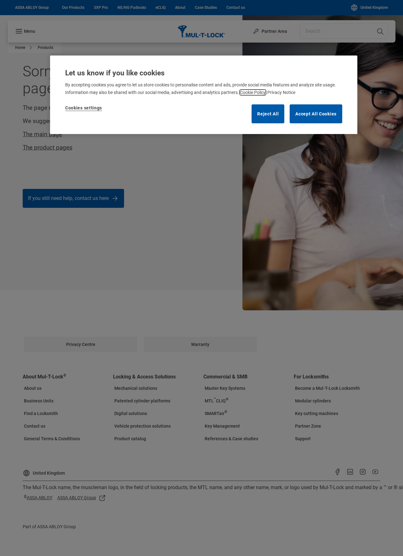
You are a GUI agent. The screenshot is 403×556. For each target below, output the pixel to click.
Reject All (268, 113)
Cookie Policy (253, 92)
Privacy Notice (281, 92)
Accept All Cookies (316, 113)
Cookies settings (83, 107)
